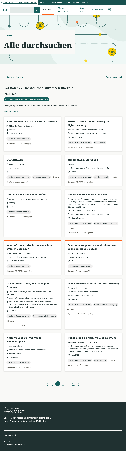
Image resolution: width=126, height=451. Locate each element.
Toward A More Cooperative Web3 (87, 194)
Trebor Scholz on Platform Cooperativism (92, 338)
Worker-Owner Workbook (83, 160)
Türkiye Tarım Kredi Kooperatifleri (26, 194)
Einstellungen (97, 9)
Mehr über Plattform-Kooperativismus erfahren (27, 99)
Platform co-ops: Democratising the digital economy (88, 123)
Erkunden (46, 9)
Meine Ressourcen (63, 10)
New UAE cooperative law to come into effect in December (29, 247)
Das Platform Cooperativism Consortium (20, 2)
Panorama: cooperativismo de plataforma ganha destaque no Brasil (92, 247)
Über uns (81, 10)
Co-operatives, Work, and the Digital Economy (27, 285)
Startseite (8, 36)
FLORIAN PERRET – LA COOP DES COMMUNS (31, 121)
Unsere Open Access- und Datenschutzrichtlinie (26, 418)
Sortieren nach (115, 77)
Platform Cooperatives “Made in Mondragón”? (23, 339)
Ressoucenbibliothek (61, 2)
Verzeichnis (44, 2)
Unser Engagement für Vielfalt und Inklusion (25, 421)
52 (73, 383)
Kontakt (8, 435)
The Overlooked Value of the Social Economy (93, 283)
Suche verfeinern (14, 77)
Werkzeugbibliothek (81, 2)
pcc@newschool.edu (13, 444)
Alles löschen (10, 111)
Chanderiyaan (14, 160)
